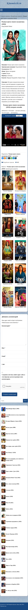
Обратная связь (3, 606)
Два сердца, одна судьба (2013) (13, 446)
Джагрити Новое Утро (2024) (13, 477)
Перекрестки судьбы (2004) (12, 440)
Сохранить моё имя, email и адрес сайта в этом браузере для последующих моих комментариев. (13, 377)
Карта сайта (19, 604)
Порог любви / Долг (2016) (12, 471)
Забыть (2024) (9, 509)
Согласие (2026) (10, 490)
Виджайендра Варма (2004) (12, 408)
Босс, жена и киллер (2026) (12, 483)
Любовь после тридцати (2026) (13, 515)
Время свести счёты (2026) (12, 552)
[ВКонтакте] (3, 158)
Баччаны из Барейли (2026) (12, 584)
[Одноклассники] (5, 158)
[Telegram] (7, 158)
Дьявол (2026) (9, 496)
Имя (3, 348)
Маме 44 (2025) (9, 502)
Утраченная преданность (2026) (13, 521)
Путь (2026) (9, 559)
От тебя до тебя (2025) (11, 590)
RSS (23, 604)
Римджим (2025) (10, 540)
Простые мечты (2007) (11, 433)
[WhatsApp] (11, 158)
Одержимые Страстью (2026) (13, 465)
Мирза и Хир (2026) (11, 565)
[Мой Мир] (13, 158)
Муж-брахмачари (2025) (12, 546)
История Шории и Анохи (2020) (14, 421)
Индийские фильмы (12, 604)
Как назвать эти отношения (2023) (14, 578)
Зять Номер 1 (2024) (11, 452)
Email (4, 356)
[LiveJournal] (16, 158)
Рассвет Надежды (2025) (12, 534)
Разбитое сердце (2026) (11, 527)
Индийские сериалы (16, 16)
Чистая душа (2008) (11, 427)
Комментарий (6, 326)
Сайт (3, 364)
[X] (9, 158)
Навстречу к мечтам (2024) (12, 571)
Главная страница (5, 16)
